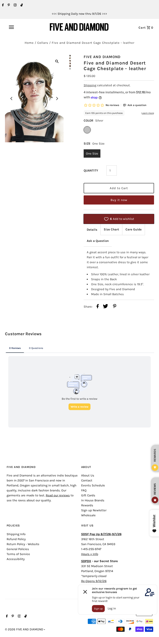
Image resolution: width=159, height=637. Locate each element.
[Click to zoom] (56, 61)
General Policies (18, 549)
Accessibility (16, 559)
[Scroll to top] (151, 629)
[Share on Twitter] (105, 307)
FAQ (84, 490)
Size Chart (111, 229)
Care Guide (133, 229)
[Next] (56, 98)
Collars (42, 43)
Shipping (90, 85)
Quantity (91, 170)
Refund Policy (16, 539)
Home (29, 43)
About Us (87, 475)
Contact (86, 480)
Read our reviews (58, 495)
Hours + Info (89, 554)
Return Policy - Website (23, 544)
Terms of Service (18, 554)
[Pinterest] (8, 5)
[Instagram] (15, 5)
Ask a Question (98, 241)
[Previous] (11, 98)
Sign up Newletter (93, 510)
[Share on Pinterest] (114, 307)
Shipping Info (16, 534)
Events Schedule (93, 485)
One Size (92, 153)
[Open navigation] (20, 27)
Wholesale (88, 515)
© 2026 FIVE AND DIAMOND (24, 629)
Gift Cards (88, 495)
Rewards (87, 505)
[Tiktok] (21, 5)
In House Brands (92, 500)
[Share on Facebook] (97, 307)
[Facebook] (2, 5)
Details (92, 229)
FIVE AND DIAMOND (102, 57)
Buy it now (119, 200)
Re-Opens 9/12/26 (94, 581)
